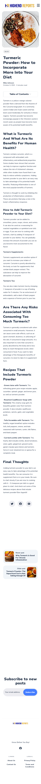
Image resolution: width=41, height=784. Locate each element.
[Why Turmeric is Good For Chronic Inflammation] (20, 556)
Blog (7, 51)
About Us (11, 760)
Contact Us (11, 764)
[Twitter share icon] (12, 504)
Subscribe (30, 692)
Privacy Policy (29, 760)
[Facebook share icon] (20, 504)
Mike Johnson (8, 83)
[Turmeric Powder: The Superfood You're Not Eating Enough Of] (20, 572)
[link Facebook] (20, 749)
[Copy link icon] (29, 504)
